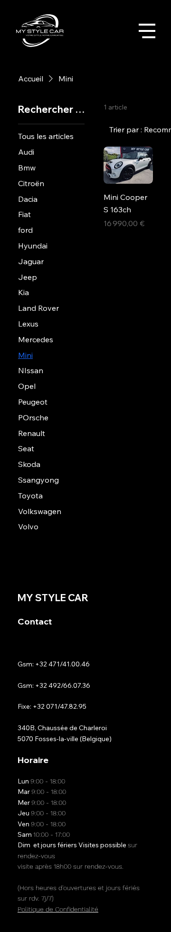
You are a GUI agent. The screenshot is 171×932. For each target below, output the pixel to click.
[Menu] (147, 30)
